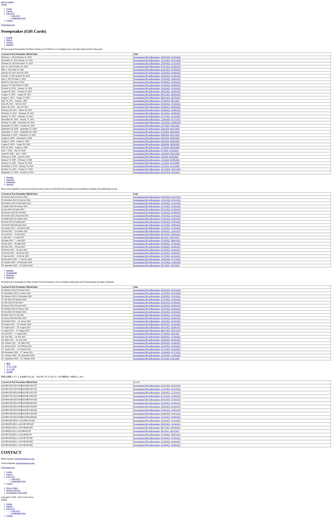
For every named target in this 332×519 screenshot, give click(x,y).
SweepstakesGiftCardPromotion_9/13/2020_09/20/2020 (156, 132)
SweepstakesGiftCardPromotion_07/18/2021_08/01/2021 (157, 240)
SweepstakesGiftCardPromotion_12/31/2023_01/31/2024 (157, 60)
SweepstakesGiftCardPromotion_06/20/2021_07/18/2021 (157, 104)
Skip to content (7, 2)
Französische (11, 273)
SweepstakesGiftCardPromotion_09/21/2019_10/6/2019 (156, 172)
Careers (9, 11)
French (9, 40)
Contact (9, 20)
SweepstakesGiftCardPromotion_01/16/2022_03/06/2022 (157, 85)
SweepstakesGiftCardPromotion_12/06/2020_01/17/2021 (157, 119)
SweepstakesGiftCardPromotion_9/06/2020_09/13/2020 (156, 135)
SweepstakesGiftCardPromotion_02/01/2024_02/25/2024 (157, 57)
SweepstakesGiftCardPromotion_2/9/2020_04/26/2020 (155, 157)
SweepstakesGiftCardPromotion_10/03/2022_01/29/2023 (157, 76)
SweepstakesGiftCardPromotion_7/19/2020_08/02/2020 (156, 147)
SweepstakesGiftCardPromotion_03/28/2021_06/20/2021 (157, 107)
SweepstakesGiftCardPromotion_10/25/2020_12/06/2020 (157, 122)
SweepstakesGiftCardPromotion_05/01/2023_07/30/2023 (157, 70)
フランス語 (11, 366)
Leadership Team (18, 18)
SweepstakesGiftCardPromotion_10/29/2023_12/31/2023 (157, 63)
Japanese (9, 45)
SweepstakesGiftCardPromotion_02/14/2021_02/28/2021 (157, 113)
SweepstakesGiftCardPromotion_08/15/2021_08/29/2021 (157, 94)
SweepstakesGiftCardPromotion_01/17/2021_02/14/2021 (157, 116)
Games (9, 9)
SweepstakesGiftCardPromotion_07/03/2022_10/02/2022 (157, 79)
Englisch (9, 270)
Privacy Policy (12, 488)
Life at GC (10, 13)
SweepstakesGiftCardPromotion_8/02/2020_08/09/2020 (156, 141)
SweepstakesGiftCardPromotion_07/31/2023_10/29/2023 (157, 66)
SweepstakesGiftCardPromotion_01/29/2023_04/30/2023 (157, 73)
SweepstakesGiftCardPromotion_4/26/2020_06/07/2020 (156, 154)
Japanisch (10, 277)
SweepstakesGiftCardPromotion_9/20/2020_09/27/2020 (156, 129)
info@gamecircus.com (25, 463)
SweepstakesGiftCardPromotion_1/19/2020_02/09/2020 (156, 160)
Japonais (9, 184)
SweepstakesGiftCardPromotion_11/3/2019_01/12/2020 (156, 166)
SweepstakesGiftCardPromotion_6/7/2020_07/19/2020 (155, 150)
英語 (8, 364)
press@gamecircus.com (24, 459)
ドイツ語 (10, 369)
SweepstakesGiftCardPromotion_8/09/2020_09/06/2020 (156, 138)
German (9, 42)
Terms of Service (13, 490)
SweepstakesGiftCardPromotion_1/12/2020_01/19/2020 (156, 163)
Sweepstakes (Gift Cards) (16, 493)
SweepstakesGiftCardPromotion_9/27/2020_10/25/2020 (156, 126)
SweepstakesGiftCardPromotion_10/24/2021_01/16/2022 (157, 88)
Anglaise (9, 177)
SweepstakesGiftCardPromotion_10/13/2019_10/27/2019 (157, 169)
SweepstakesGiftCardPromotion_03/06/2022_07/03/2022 (157, 82)
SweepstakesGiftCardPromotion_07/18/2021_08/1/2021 (156, 101)
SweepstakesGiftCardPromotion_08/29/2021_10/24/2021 (157, 91)
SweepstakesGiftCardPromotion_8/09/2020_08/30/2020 (156, 144)
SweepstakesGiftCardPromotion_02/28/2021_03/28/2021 (157, 110)
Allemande (10, 182)
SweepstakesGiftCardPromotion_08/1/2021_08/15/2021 (156, 237)
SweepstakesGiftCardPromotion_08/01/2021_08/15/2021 (157, 98)
